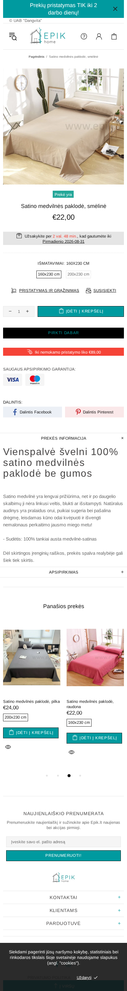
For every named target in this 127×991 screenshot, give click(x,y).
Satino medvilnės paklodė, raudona (90, 704)
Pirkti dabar (63, 332)
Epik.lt (47, 36)
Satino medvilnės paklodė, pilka (31, 701)
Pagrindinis (36, 56)
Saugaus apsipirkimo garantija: (39, 369)
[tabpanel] (31, 694)
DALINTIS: (13, 402)
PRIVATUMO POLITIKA (49, 977)
